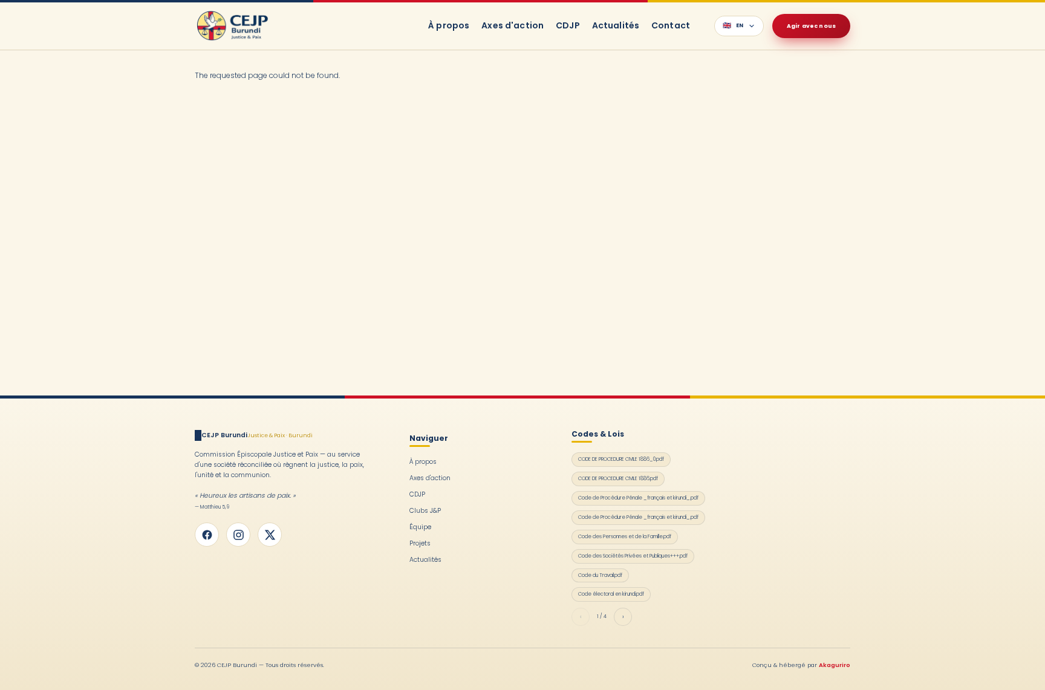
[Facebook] (207, 534)
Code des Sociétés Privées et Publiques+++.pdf (633, 555)
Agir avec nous (811, 26)
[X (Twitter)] (270, 534)
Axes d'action (512, 25)
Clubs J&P (425, 510)
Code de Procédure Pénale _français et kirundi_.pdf (638, 497)
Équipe (420, 527)
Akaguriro (834, 665)
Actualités (615, 25)
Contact (670, 25)
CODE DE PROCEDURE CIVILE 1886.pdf (618, 478)
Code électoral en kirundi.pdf (611, 593)
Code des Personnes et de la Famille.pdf (624, 536)
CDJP (568, 25)
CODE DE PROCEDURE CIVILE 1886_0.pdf (621, 459)
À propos (448, 25)
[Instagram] (238, 534)
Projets (420, 543)
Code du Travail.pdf (600, 575)
